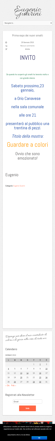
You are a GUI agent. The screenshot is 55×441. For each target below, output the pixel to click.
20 (21, 377)
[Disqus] (27, 222)
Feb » (13, 385)
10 (46, 368)
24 (46, 377)
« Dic (7, 385)
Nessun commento (27, 45)
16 (40, 373)
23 (40, 377)
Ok (39, 438)
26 (15, 382)
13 (21, 373)
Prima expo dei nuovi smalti (27, 35)
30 (40, 382)
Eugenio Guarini (27, 12)
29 (34, 382)
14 (27, 373)
